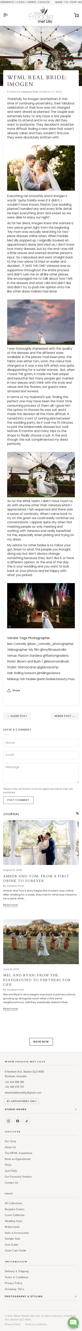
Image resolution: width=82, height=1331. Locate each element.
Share (16, 690)
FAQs (8, 1164)
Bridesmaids (12, 1226)
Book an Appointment (18, 1159)
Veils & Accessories (17, 1232)
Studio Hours (41, 1109)
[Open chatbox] (73, 1322)
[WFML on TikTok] (26, 1121)
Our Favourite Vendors (18, 1176)
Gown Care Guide (15, 1250)
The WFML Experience (18, 1153)
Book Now (41, 1041)
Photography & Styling (41, 1296)
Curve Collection (15, 1215)
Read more (10, 905)
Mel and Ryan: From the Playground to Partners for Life (37, 980)
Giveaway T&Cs (14, 1289)
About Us (10, 1147)
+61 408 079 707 (14, 1086)
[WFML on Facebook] (17, 1121)
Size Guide (11, 1244)
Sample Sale (12, 1238)
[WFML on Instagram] (8, 1121)
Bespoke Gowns (14, 1209)
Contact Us (11, 1182)
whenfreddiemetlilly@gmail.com (23, 1092)
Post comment (18, 800)
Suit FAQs (11, 1170)
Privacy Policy (13, 1283)
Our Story (11, 1141)
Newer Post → (65, 716)
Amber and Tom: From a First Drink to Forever (36, 878)
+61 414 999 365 (14, 1082)
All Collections (13, 1203)
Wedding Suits (13, 1221)
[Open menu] (9, 15)
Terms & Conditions (16, 1277)
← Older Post (17, 716)
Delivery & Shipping (17, 1271)
